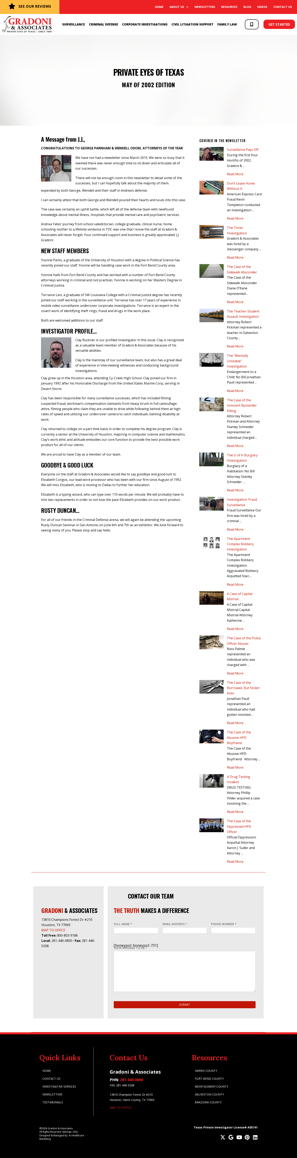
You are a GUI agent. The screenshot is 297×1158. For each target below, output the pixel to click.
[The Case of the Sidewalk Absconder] (211, 271)
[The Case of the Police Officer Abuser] (211, 642)
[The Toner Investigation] (211, 232)
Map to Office (120, 1107)
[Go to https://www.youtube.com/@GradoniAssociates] (238, 1137)
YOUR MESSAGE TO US (130, 948)
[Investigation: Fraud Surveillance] (211, 504)
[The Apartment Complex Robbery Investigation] (211, 543)
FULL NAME (123, 924)
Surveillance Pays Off (242, 149)
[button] (252, 24)
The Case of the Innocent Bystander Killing (242, 405)
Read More (237, 174)
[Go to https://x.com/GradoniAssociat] (222, 1137)
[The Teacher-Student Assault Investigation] (211, 315)
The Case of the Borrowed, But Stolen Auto (243, 688)
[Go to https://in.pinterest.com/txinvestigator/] (247, 1137)
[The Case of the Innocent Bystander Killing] (211, 404)
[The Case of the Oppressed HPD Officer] (211, 825)
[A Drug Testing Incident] (211, 781)
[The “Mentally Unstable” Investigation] (211, 360)
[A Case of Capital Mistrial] (211, 598)
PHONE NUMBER (223, 924)
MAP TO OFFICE (53, 930)
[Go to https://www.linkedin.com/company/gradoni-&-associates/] (255, 1137)
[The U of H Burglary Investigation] (211, 459)
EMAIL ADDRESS (174, 924)
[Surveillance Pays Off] (211, 154)
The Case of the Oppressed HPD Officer (239, 826)
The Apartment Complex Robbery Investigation (240, 544)
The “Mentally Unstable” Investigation (237, 361)
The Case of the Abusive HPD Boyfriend (239, 737)
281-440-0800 (131, 1079)
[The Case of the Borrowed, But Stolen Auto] (211, 687)
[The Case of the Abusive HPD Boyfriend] (211, 736)
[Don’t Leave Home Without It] (211, 187)
